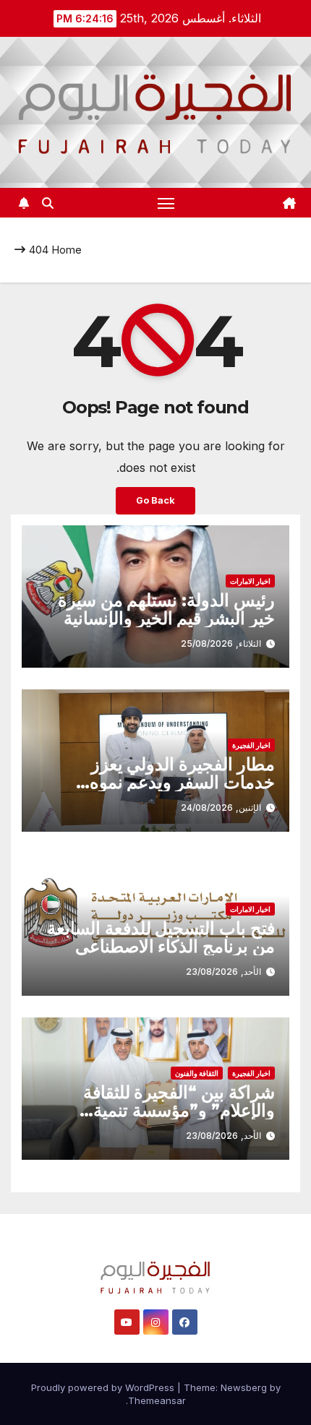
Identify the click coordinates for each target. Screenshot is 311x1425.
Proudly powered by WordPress (104, 1387)
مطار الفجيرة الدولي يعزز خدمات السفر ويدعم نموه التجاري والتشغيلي (182, 782)
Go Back (155, 500)
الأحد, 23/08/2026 (223, 971)
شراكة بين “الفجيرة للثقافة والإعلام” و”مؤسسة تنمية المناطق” (179, 1110)
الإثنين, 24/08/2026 (221, 807)
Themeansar (157, 1400)
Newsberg (244, 1387)
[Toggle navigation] (166, 203)
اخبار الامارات (250, 581)
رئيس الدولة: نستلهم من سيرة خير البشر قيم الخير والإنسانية (166, 609)
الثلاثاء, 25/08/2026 (221, 643)
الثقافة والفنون (196, 1073)
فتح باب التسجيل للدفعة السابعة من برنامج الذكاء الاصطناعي (161, 937)
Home (66, 250)
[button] (48, 203)
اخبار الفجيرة (251, 745)
